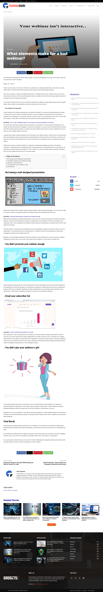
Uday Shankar (14, 64)
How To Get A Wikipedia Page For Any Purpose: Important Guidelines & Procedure (32, 122)
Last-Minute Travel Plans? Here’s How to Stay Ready (83, 142)
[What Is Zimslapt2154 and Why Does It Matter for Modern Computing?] (51, 509)
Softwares (6, 514)
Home (5, 11)
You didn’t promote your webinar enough (19, 161)
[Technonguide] (4, 5)
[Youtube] (83, 578)
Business (64, 514)
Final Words (10, 166)
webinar (22, 77)
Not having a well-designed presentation (19, 159)
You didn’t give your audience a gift (17, 164)
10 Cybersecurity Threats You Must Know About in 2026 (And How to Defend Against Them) (56, 559)
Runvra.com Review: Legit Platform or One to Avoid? (83, 133)
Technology (45, 514)
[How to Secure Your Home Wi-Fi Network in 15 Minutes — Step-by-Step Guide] (41, 544)
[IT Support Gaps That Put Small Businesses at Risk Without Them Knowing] (71, 509)
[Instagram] (98, 1)
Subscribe (96, 189)
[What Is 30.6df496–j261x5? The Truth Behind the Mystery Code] (12, 509)
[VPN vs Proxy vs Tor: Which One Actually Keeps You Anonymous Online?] (41, 552)
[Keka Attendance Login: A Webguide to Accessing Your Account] (90, 509)
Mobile (24, 514)
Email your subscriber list (14, 162)
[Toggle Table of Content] (63, 156)
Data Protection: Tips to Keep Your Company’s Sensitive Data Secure (54, 463)
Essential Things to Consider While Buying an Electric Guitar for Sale (18, 463)
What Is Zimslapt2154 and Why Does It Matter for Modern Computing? (51, 519)
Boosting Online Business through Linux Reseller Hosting (25, 216)
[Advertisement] (84, 82)
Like (98, 181)
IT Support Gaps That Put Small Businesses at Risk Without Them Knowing (71, 519)
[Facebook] (95, 1)
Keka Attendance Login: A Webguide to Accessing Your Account (89, 519)
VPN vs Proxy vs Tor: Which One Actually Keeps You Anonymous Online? (55, 551)
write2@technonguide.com (41, 584)
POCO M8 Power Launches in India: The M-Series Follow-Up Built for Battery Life (31, 519)
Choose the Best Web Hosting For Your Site (21, 332)
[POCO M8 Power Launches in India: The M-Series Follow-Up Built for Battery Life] (32, 509)
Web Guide (9, 11)
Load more (51, 524)
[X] (100, 1)
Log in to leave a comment (10, 490)
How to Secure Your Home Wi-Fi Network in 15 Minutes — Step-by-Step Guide (55, 543)
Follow (97, 185)
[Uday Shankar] (8, 64)
